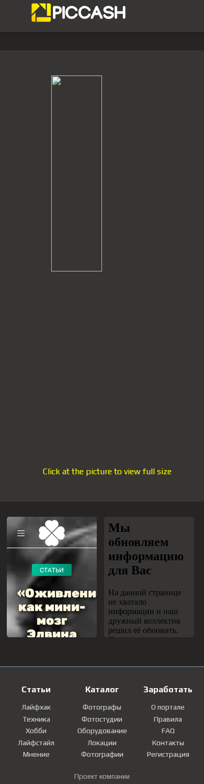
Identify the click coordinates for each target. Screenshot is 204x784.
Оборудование (102, 730)
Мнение (36, 754)
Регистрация (168, 754)
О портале (168, 707)
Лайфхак (36, 707)
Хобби (36, 730)
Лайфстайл (36, 742)
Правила (168, 719)
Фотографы (102, 707)
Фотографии (102, 754)
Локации (102, 742)
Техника (36, 719)
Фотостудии (102, 719)
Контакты (168, 742)
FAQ (168, 730)
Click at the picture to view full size (107, 471)
